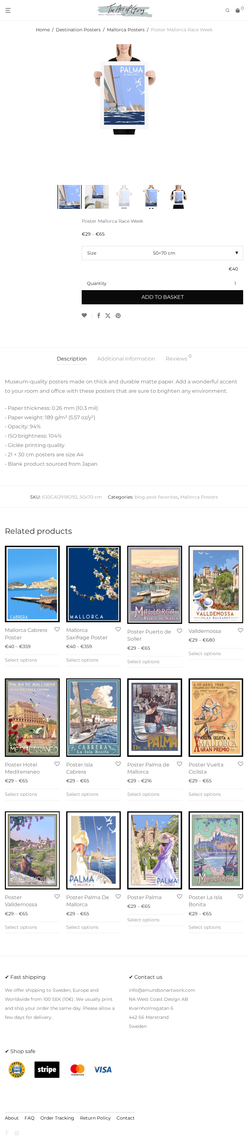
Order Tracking (57, 1118)
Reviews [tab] (178, 358)
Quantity (97, 283)
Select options (21, 660)
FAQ (30, 1118)
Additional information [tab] (126, 359)
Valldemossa (205, 631)
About (12, 1118)
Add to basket (162, 297)
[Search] (230, 10)
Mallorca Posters (126, 30)
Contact (126, 1118)
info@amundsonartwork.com (162, 990)
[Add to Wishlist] (87, 316)
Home (43, 30)
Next (241, 110)
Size (91, 253)
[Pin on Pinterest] (118, 316)
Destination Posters (78, 30)
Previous (6, 110)
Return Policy (95, 1118)
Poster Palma (144, 897)
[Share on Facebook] (98, 316)
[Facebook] (6, 1133)
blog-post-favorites (156, 497)
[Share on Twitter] (108, 316)
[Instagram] (17, 1133)
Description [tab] (72, 359)
